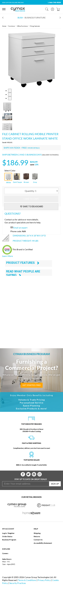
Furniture (11, 26)
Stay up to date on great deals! (31, 479)
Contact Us (38, 540)
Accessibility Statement (43, 543)
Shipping (37, 533)
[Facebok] (23, 474)
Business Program (9, 540)
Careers (5, 553)
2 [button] (9, 94)
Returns (37, 536)
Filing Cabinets (35, 26)
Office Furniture (22, 26)
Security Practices (17, 583)
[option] (31, 58)
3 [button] (9, 98)
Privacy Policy (44, 580)
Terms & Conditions (27, 580)
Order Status (7, 536)
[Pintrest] (34, 474)
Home (4, 26)
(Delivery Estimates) (50, 155)
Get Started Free (31, 385)
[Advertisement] (31, 308)
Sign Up (55, 483)
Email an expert (20, 227)
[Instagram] (39, 474)
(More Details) (34, 148)
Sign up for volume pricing (13, 2)
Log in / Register (8, 533)
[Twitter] (28, 474)
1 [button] (9, 90)
